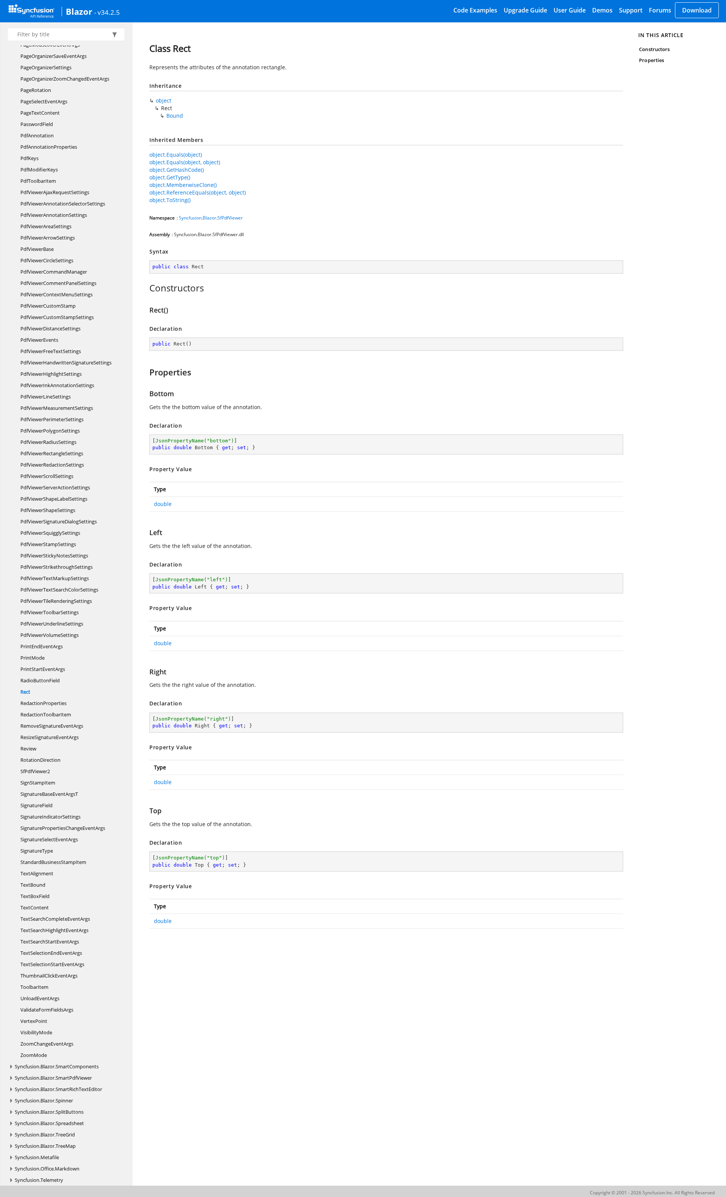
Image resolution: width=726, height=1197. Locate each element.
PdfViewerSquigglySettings (50, 532)
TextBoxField (35, 896)
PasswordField (36, 124)
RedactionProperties (43, 703)
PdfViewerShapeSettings (47, 510)
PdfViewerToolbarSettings (49, 612)
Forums (660, 10)
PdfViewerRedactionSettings (52, 464)
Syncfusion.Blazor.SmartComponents (57, 1066)
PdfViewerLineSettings (45, 396)
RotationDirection (40, 759)
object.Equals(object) (175, 154)
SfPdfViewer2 (35, 771)
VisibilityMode (36, 1032)
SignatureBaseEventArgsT (49, 794)
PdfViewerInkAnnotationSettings (57, 385)
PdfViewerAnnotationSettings (53, 215)
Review (28, 748)
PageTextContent (40, 112)
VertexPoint (33, 1021)
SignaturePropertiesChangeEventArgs (62, 828)
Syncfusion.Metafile (37, 1157)
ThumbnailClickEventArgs (49, 975)
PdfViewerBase (37, 249)
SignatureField (36, 805)
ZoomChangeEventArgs (46, 1043)
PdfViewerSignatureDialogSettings (58, 521)
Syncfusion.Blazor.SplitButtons (49, 1111)
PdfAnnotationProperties (48, 146)
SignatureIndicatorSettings (50, 816)
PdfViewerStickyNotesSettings (54, 555)
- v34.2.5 (107, 12)
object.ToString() (170, 200)
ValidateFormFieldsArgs (46, 1009)
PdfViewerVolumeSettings (49, 635)
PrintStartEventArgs (42, 669)
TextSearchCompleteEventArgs (55, 918)
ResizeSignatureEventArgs (49, 737)
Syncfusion (190, 218)
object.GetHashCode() (176, 169)
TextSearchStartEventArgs (49, 941)
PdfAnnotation (37, 135)
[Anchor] (145, 288)
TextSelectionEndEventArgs (51, 953)
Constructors (654, 49)
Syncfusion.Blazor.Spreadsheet (49, 1123)
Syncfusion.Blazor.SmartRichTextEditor (58, 1089)
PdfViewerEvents (39, 339)
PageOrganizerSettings (45, 67)
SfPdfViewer (230, 218)
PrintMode (32, 657)
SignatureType (36, 850)
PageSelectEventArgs (43, 101)
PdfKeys (29, 158)
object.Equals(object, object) (184, 162)
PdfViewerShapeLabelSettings (53, 498)
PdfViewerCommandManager (53, 271)
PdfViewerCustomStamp (48, 305)
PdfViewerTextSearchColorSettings (59, 589)
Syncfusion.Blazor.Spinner (44, 1100)
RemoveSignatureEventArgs (51, 725)
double (163, 503)
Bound (174, 115)
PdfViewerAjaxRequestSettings (54, 192)
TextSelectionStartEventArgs (52, 964)
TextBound (32, 884)
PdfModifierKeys (39, 169)
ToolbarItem (34, 987)
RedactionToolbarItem (45, 714)
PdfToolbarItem (38, 180)
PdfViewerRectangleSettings (51, 453)
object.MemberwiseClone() (183, 184)
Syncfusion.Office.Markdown (47, 1168)
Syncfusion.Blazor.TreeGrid (45, 1134)
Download (697, 10)
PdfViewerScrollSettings (46, 476)
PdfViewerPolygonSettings (50, 430)
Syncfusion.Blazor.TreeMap (45, 1146)
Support (630, 10)
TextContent (34, 907)
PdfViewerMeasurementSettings (56, 408)
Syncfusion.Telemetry (39, 1180)
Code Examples (475, 10)
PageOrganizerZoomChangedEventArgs (64, 78)
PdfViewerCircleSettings (46, 260)
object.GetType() (169, 177)
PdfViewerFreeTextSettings (50, 351)
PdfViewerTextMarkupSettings (54, 578)
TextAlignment (36, 873)
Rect (25, 691)
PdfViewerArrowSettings (47, 237)
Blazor (79, 11)
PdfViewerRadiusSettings (48, 442)
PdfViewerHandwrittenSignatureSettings (66, 362)
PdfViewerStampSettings (48, 544)
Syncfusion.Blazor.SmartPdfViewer (53, 1077)
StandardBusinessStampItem (53, 862)
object (163, 100)
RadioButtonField (40, 680)
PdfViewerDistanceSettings (50, 328)
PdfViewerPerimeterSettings (52, 419)
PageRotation (35, 90)
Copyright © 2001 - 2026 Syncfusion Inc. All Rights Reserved (652, 1192)
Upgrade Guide (525, 10)
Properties (651, 60)
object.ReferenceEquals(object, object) (197, 192)
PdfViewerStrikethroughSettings (56, 566)
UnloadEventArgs (39, 998)
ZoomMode (33, 1055)
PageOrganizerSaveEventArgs (53, 56)
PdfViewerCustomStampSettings (57, 317)
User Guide (570, 10)
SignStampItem (37, 782)
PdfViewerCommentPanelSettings (58, 283)
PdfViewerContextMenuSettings (56, 294)
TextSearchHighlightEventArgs (54, 930)
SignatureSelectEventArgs (49, 839)
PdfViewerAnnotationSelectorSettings (62, 203)
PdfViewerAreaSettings (45, 226)
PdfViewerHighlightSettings (51, 373)
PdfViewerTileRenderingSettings (56, 601)
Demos (602, 10)
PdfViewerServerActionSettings (55, 487)
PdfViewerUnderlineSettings (51, 623)
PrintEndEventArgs (41, 646)
